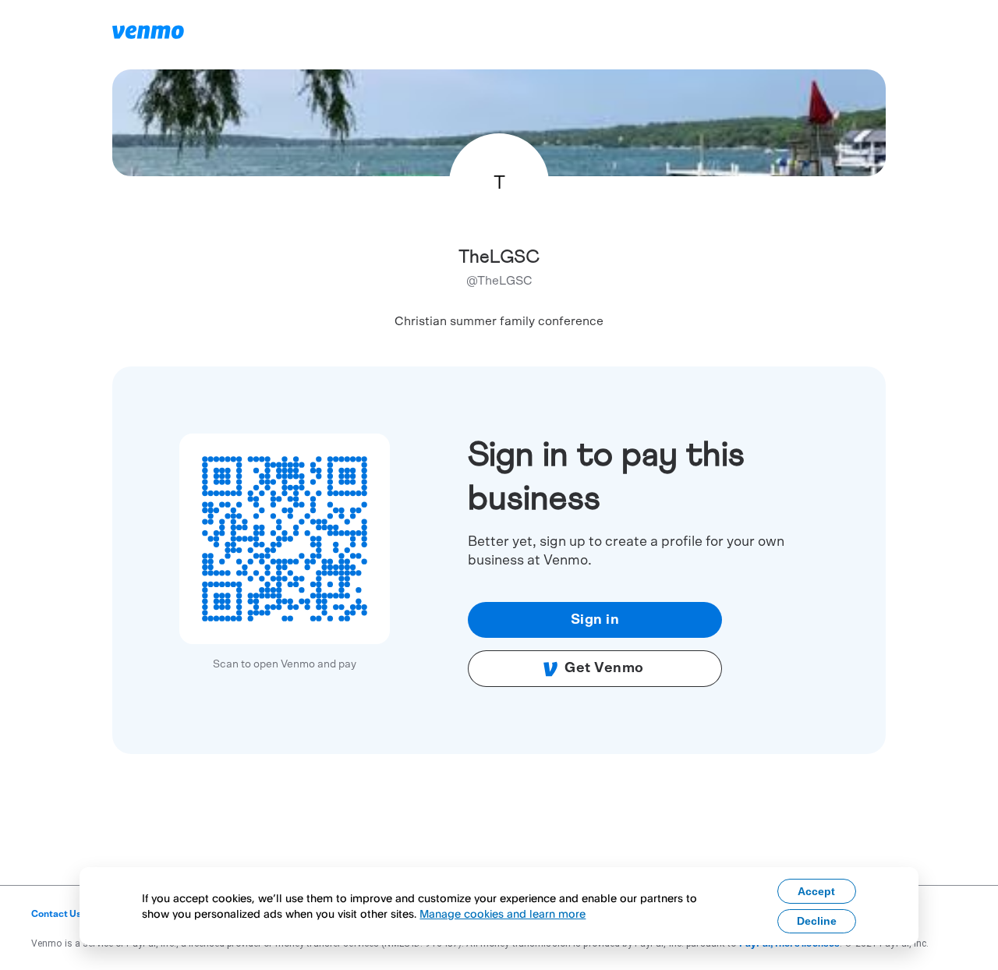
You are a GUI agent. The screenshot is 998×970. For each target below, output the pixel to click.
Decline (817, 921)
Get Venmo (604, 668)
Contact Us (56, 914)
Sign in (595, 620)
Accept (816, 891)
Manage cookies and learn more (502, 913)
